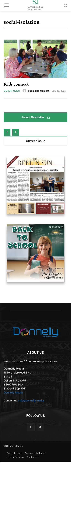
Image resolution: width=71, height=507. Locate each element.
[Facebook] (7, 132)
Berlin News (12, 90)
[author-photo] (25, 91)
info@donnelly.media (31, 400)
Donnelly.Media (13, 392)
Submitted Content (38, 90)
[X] (15, 132)
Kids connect (16, 84)
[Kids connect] (35, 59)
